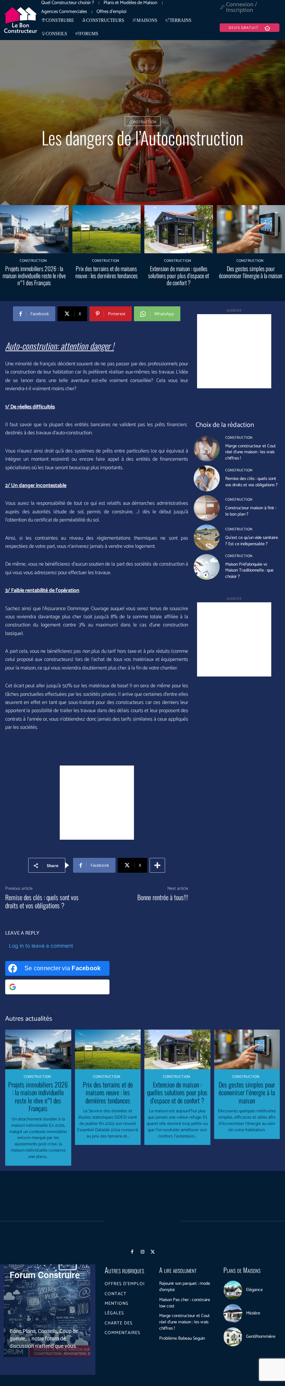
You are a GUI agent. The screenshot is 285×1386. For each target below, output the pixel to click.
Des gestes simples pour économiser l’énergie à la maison (250, 272)
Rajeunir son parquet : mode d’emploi (184, 1286)
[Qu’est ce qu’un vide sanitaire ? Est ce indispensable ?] (206, 537)
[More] (157, 865)
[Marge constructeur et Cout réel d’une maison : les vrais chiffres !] (206, 448)
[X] (153, 1252)
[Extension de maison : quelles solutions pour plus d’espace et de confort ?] (178, 229)
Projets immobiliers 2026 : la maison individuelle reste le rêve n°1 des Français (34, 275)
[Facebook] (132, 1252)
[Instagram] (142, 1252)
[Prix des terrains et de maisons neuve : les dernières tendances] (106, 229)
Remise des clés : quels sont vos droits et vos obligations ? (42, 901)
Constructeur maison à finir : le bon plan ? (250, 511)
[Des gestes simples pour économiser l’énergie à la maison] (247, 1049)
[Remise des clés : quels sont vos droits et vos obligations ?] (206, 478)
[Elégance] (232, 1290)
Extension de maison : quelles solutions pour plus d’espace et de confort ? (178, 275)
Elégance (254, 1289)
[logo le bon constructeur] (20, 20)
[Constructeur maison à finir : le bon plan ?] (206, 508)
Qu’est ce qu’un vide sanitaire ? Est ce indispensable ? (251, 540)
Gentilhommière (260, 1336)
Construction (142, 122)
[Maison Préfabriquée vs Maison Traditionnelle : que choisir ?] (206, 567)
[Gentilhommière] (232, 1336)
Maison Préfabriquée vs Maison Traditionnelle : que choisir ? (249, 570)
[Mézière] (232, 1313)
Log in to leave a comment (41, 945)
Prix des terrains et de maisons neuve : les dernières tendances (106, 272)
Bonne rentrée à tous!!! (162, 897)
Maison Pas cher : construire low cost (184, 1303)
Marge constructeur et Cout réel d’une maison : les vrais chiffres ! (250, 452)
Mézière (253, 1313)
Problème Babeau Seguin (182, 1338)
